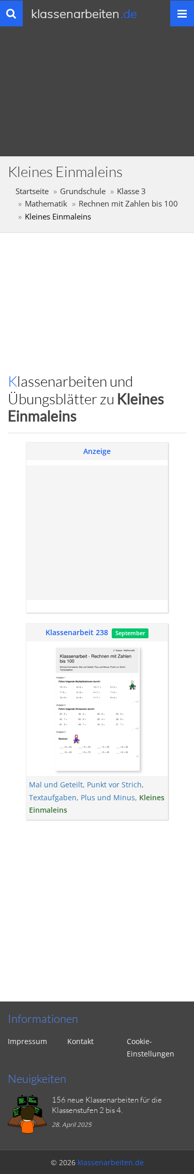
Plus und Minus (108, 797)
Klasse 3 (131, 191)
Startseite (32, 191)
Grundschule (83, 191)
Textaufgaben (53, 797)
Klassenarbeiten (84, 13)
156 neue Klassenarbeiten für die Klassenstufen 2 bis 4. (107, 1105)
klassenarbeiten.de (111, 1162)
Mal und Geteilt (56, 784)
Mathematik (46, 203)
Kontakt (80, 1041)
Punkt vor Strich (114, 784)
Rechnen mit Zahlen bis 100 (128, 203)
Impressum (27, 1041)
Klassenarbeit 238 (77, 632)
